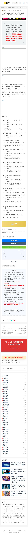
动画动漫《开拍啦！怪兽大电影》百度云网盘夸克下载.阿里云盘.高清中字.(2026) (18, 493)
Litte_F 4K (14, 504)
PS (23, 506)
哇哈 (4, 530)
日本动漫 (17, 517)
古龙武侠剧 (16, 511)
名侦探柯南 (22, 511)
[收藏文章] (8, 320)
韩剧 (19, 522)
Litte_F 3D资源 (8, 504)
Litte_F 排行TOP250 (21, 504)
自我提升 (14, 7)
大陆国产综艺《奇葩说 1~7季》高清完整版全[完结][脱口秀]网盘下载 (18, 471)
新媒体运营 (5, 517)
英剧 (3, 522)
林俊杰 (22, 517)
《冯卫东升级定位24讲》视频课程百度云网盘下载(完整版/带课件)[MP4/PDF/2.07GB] (7, 331)
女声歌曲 (16, 513)
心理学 (4, 515)
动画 (11, 511)
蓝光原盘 (10, 522)
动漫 (8, 511)
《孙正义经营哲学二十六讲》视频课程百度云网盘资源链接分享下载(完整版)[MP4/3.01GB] (14, 312)
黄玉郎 (23, 522)
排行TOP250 (16, 515)
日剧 (13, 517)
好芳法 (21, 513)
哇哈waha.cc (8, 7)
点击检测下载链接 (14, 240)
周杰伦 (4, 513)
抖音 (11, 515)
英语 (7, 522)
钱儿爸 (15, 522)
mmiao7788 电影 (18, 506)
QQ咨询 (14, 261)
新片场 (9, 517)
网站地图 (19, 530)
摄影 (23, 515)
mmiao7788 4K (11, 506)
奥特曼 (12, 513)
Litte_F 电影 (5, 506)
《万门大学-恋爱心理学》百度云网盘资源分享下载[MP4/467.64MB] (20, 331)
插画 (20, 515)
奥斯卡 (8, 513)
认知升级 (14, 10)
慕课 (7, 515)
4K (3, 504)
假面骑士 (4, 511)
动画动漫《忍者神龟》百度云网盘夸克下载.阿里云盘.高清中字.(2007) (18, 487)
